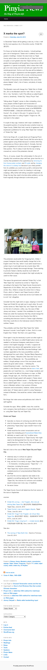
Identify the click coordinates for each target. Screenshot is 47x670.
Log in (6, 625)
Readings (7, 643)
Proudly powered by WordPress (23, 666)
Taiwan (16, 563)
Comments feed (9, 630)
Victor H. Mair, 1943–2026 (12, 575)
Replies (24, 565)
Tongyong (22, 563)
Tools (5, 647)
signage (6, 563)
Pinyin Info (7, 591)
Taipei (11, 563)
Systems (7, 650)
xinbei (11, 565)
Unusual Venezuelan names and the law (27, 583)
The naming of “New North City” (17, 533)
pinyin (29, 561)
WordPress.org (9, 632)
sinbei (36, 563)
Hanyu (18, 561)
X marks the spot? (14, 33)
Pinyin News (10, 572)
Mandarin (24, 561)
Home (6, 19)
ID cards (27, 163)
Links (5, 655)
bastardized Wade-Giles (34, 433)
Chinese (12, 561)
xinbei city (16, 565)
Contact (6, 657)
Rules (6, 645)
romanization (36, 561)
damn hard (35, 368)
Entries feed (8, 627)
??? (32, 563)
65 (41, 34)
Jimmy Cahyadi (9, 600)
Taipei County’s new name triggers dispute (21, 509)
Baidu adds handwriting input (27, 600)
